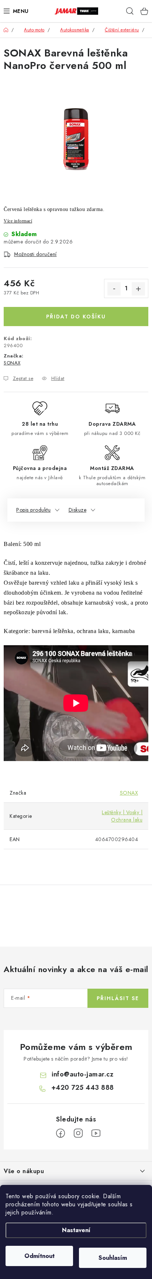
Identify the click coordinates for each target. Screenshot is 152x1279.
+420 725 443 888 (82, 1087)
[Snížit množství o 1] (114, 288)
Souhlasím (113, 1258)
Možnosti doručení (35, 254)
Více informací (18, 221)
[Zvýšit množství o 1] (138, 288)
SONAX (12, 362)
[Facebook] (60, 1133)
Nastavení (76, 1230)
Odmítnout (39, 1256)
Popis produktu (33, 510)
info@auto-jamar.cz (82, 1074)
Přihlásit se (118, 998)
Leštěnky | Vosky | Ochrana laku (122, 816)
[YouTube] (95, 1133)
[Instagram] (78, 1133)
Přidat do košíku (76, 316)
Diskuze (78, 510)
